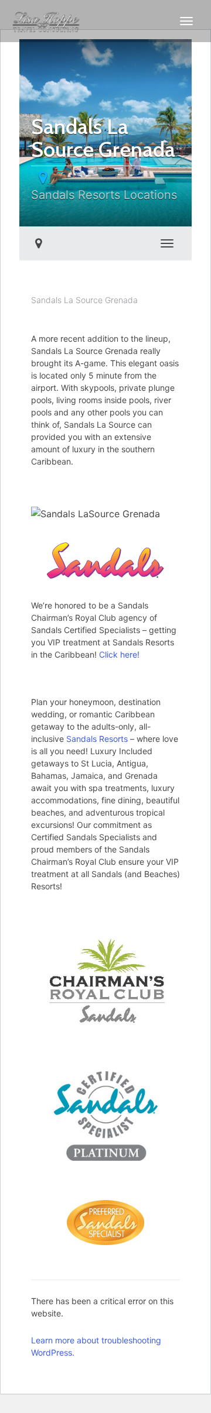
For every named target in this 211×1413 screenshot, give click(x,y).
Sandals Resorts (97, 739)
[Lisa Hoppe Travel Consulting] (46, 21)
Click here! (119, 654)
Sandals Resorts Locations (104, 195)
